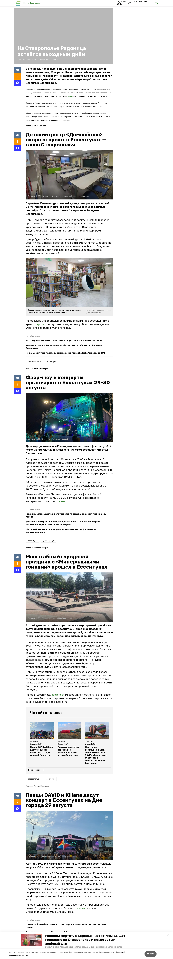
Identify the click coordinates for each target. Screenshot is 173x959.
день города (48, 541)
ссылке (60, 501)
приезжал (80, 908)
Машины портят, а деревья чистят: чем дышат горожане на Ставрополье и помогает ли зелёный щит (85, 940)
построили (39, 324)
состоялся (57, 694)
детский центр (34, 361)
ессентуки (51, 361)
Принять (151, 954)
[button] (31, 940)
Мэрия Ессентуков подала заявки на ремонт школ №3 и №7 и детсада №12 (65, 353)
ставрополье (33, 779)
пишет (70, 96)
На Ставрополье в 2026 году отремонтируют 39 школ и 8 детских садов (64, 340)
